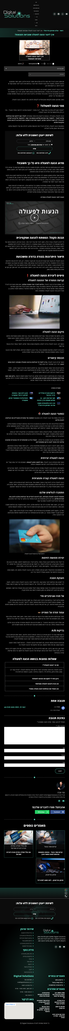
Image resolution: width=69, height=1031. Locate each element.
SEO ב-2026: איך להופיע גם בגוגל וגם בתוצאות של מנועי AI (59, 995)
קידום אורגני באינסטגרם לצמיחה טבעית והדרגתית (44, 994)
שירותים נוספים (37, 13)
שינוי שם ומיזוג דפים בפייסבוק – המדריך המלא (58, 1015)
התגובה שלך (60, 726)
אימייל (63, 755)
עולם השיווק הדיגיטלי (51, 31)
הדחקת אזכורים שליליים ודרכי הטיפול (47, 394)
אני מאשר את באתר (39, 145)
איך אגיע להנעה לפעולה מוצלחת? (47, 684)
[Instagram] (54, 14)
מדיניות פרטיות (36, 145)
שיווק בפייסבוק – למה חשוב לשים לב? (50, 880)
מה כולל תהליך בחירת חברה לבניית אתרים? (18, 853)
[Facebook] (58, 14)
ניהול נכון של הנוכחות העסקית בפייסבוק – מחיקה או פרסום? (43, 1009)
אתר (63, 762)
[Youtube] (66, 14)
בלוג (36, 16)
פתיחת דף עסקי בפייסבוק (60, 1007)
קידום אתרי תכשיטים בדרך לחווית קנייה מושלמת (43, 1002)
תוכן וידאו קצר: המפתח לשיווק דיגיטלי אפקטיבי (20, 394)
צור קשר (36, 25)
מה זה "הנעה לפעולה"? (51, 665)
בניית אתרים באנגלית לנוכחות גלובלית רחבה (60, 1002)
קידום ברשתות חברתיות (36, 8)
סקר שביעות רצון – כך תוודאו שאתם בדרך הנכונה (46, 399)
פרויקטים (36, 19)
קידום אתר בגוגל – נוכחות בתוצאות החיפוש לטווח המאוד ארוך (50, 853)
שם (64, 748)
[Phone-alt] (65, 896)
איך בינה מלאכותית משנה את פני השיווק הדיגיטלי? (46, 404)
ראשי (36, 2)
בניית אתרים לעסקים (36, 5)
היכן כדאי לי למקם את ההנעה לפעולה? (45, 679)
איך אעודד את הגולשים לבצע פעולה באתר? (44, 689)
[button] (6, 68)
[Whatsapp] (62, 14)
